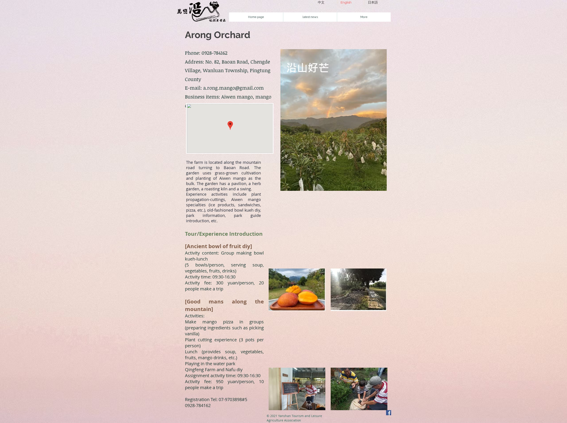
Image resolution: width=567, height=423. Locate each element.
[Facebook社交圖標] (388, 412)
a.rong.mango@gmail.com (233, 87)
